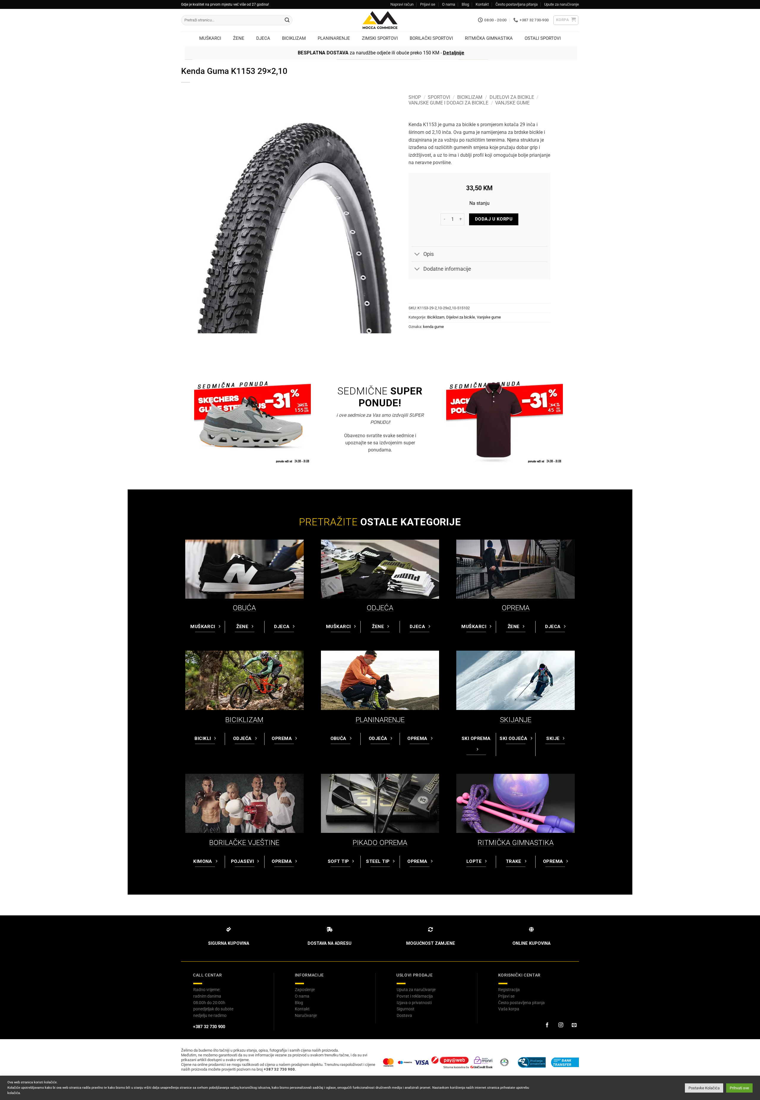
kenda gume (433, 326)
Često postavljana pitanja (516, 4)
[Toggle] (417, 254)
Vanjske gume (512, 103)
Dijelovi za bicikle (512, 97)
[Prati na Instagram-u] (560, 1025)
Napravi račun (402, 4)
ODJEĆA (380, 608)
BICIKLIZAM (244, 720)
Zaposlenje (305, 989)
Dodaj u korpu (493, 219)
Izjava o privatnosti (414, 1002)
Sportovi (439, 97)
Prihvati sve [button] (739, 1088)
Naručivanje (306, 1015)
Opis (428, 254)
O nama (448, 4)
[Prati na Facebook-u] (547, 1025)
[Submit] (287, 20)
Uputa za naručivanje (416, 989)
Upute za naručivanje (561, 4)
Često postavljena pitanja (521, 1002)
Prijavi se (427, 4)
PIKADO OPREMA (380, 843)
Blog (465, 4)
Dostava (404, 1015)
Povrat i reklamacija (415, 996)
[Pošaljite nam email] (574, 1025)
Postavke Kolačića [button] (704, 1088)
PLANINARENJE (380, 720)
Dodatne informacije (447, 269)
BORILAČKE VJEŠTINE (244, 843)
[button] (566, 20)
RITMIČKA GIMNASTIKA (516, 843)
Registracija (509, 989)
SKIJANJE (515, 720)
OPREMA (516, 608)
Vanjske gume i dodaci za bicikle (448, 103)
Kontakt (482, 4)
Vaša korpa (508, 1009)
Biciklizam (469, 97)
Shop (414, 97)
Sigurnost (405, 1009)
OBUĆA (244, 608)
